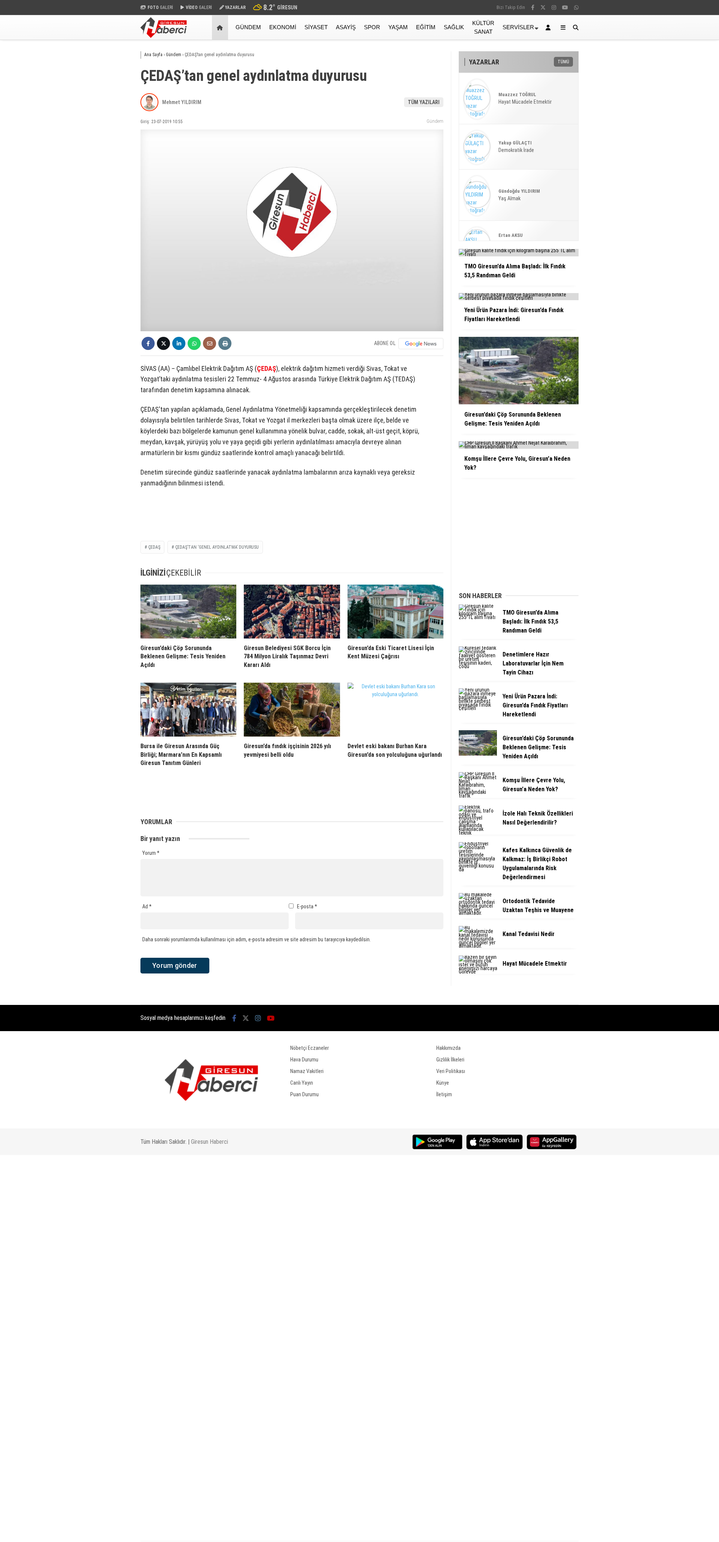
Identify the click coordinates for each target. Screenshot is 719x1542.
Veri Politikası (450, 1071)
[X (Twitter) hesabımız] (543, 7)
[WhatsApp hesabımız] (576, 7)
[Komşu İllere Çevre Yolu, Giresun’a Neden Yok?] (478, 796)
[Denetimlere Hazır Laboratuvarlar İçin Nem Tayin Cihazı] (478, 666)
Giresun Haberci (209, 1141)
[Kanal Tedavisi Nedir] (478, 946)
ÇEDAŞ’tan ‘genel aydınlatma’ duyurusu (217, 547)
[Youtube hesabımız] (565, 7)
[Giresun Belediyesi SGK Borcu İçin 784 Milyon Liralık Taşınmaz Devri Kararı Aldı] (292, 612)
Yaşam (398, 27)
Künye (442, 1083)
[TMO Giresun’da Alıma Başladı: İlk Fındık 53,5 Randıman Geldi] (478, 617)
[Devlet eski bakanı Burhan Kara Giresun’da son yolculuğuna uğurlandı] (395, 710)
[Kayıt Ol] (549, 27)
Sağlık (454, 27)
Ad (147, 906)
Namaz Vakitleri (307, 1071)
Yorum (151, 853)
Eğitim (426, 27)
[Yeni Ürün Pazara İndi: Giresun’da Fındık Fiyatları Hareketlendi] (478, 708)
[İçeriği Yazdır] (224, 343)
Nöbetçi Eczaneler (309, 1048)
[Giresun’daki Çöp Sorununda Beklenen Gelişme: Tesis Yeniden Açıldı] (188, 612)
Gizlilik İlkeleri (450, 1060)
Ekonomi (282, 27)
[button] (221, 27)
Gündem (248, 27)
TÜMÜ (563, 61)
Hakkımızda (448, 1048)
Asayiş (346, 27)
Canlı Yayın (301, 1083)
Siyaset (316, 27)
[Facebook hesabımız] (532, 7)
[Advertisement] (103, 160)
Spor (372, 27)
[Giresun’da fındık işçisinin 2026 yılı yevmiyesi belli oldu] (292, 710)
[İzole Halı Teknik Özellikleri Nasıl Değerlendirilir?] (478, 833)
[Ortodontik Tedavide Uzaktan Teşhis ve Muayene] (478, 913)
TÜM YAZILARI (424, 102)
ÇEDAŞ (266, 368)
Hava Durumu (304, 1060)
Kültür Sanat (483, 27)
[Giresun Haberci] (163, 36)
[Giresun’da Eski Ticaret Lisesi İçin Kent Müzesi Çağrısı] (395, 612)
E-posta (307, 906)
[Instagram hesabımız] (554, 7)
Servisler (518, 27)
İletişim (444, 1094)
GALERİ (160, 7)
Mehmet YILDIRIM (181, 102)
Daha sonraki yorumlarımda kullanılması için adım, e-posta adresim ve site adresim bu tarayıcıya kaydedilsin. (256, 939)
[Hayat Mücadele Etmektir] (478, 972)
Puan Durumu (304, 1094)
